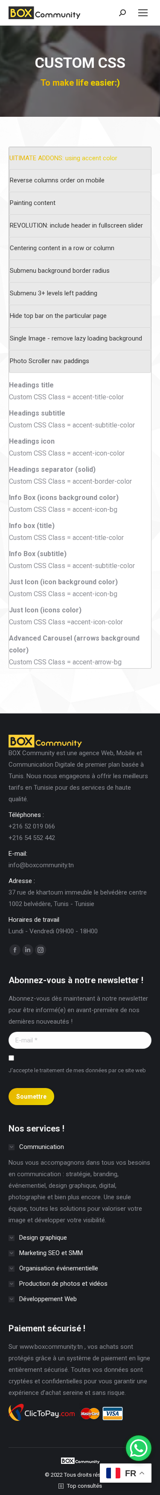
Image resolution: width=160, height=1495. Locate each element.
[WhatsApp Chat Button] (138, 1448)
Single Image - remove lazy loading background (76, 338)
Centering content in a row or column (62, 248)
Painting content (32, 203)
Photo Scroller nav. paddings (49, 361)
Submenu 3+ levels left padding (53, 293)
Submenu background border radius (60, 270)
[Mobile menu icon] (142, 12)
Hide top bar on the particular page (58, 316)
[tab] (80, 158)
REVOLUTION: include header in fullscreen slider (76, 225)
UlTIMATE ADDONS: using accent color (63, 158)
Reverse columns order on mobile (57, 180)
